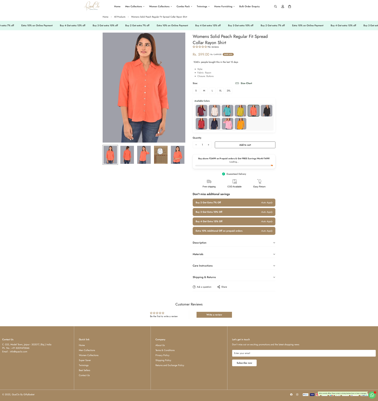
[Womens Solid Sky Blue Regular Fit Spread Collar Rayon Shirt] (227, 111)
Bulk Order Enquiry (249, 6)
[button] (289, 6)
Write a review (214, 314)
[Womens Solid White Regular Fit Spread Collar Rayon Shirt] (214, 111)
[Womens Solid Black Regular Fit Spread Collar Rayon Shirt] (266, 111)
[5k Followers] (297, 394)
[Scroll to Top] (372, 385)
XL (220, 90)
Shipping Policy (163, 360)
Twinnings (202, 6)
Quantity (197, 137)
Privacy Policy (162, 355)
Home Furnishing (223, 6)
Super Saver (85, 360)
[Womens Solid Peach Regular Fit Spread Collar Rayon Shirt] (253, 111)
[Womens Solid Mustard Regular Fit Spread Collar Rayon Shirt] (240, 124)
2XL (228, 90)
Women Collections (159, 6)
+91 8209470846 (20, 348)
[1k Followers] (291, 394)
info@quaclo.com (18, 351)
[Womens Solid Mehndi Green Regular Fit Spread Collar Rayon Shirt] (240, 111)
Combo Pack (183, 6)
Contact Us (84, 375)
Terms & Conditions (165, 350)
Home (117, 6)
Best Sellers (84, 370)
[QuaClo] (92, 6)
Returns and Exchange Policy (169, 365)
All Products (119, 16)
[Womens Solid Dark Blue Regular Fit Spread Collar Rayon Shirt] (214, 124)
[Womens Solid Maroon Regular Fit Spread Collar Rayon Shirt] (201, 124)
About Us (160, 345)
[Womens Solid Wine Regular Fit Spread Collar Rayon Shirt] (201, 111)
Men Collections (133, 6)
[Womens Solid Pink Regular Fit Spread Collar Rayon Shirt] (227, 124)
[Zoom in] (179, 39)
